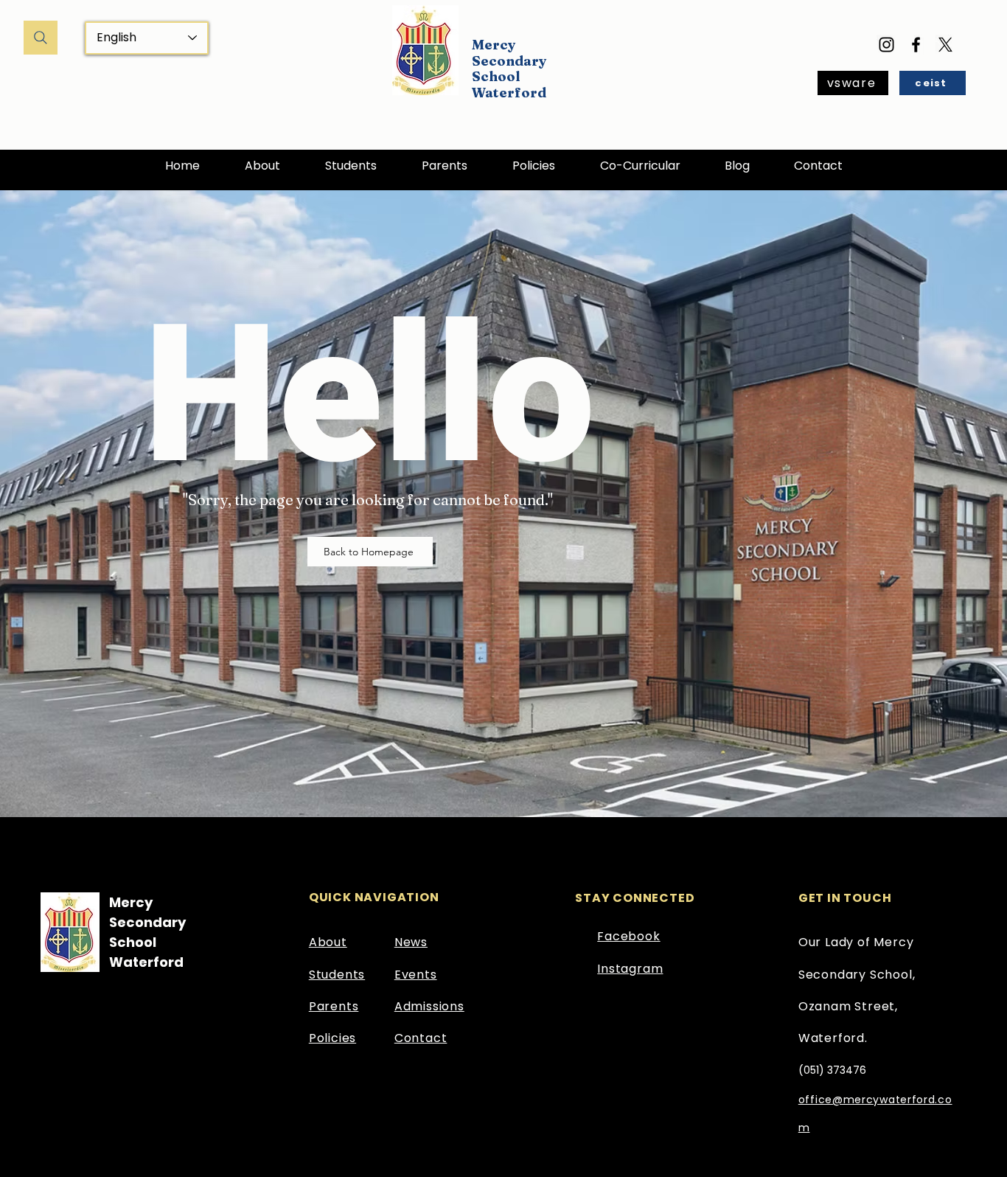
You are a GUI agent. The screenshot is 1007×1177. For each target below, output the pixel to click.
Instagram (630, 968)
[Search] (41, 38)
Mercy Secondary (509, 52)
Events (415, 974)
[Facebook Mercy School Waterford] (916, 45)
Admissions (429, 1006)
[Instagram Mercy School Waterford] (886, 45)
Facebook (628, 936)
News (411, 942)
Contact (420, 1038)
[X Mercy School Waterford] (945, 45)
